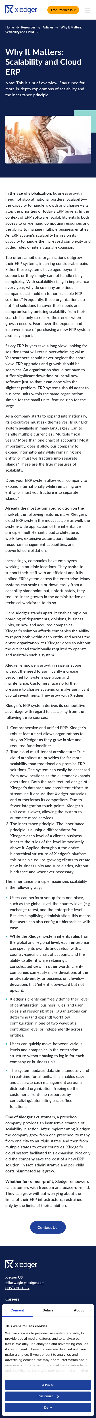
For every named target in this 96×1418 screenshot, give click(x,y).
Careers (12, 1299)
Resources (28, 27)
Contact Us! (48, 1227)
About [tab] (79, 1310)
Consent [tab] (17, 1310)
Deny (48, 1407)
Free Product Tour (63, 10)
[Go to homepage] (21, 9)
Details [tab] (48, 1310)
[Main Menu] (88, 9)
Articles (48, 27)
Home (9, 27)
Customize (45, 1396)
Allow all (48, 1385)
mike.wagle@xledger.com (24, 1282)
